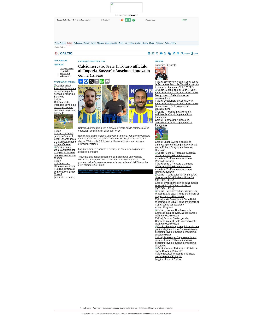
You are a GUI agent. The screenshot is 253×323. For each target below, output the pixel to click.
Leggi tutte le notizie (64, 177)
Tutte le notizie (170, 43)
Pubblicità (143, 308)
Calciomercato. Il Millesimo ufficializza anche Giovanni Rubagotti (175, 255)
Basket (86, 43)
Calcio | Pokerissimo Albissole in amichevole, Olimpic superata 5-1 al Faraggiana (173, 123)
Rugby (145, 43)
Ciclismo (100, 43)
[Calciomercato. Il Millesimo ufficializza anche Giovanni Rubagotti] (177, 251)
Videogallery (65, 76)
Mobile (195, 53)
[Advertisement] (177, 282)
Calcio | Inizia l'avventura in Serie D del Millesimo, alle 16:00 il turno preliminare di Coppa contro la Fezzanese (177, 202)
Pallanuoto (78, 43)
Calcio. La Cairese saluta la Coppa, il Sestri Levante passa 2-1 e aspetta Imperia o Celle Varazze (65, 139)
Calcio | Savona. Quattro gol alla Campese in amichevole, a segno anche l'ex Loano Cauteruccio (176, 221)
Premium (169, 308)
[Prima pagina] (56, 53)
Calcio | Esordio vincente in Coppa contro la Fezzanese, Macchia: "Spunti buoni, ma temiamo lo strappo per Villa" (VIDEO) (177, 84)
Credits (134, 313)
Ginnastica (129, 43)
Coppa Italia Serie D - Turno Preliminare (74, 20)
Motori (151, 43)
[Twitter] (157, 53)
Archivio (187, 53)
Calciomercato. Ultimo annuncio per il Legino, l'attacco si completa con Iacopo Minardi (65, 169)
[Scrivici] (178, 53)
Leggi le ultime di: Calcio (168, 259)
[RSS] (165, 53)
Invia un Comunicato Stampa (125, 308)
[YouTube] (161, 53)
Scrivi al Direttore (156, 308)
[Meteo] (169, 53)
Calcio (69, 43)
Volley (93, 43)
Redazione (106, 308)
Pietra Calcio (60, 47)
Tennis (121, 43)
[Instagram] (153, 53)
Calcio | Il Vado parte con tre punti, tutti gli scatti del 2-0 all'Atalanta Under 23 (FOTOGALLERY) (176, 186)
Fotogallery (65, 73)
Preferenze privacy (164, 313)
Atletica (138, 43)
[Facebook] (149, 53)
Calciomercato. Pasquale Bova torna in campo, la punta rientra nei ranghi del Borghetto (65, 107)
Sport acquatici (111, 43)
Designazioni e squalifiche (66, 69)
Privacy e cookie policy (147, 313)
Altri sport (159, 43)
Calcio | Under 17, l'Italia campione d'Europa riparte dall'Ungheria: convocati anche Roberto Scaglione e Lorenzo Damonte (176, 146)
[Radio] (174, 53)
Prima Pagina (60, 43)
